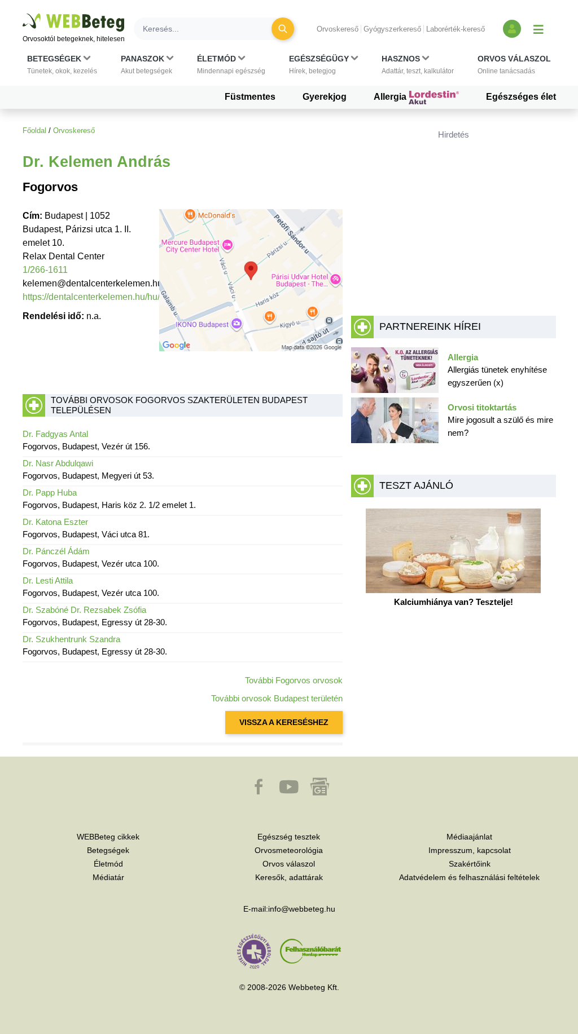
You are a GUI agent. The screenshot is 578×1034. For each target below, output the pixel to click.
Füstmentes (250, 96)
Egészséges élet (521, 96)
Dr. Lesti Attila (48, 580)
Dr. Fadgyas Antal (55, 434)
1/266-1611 (45, 270)
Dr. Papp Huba (50, 492)
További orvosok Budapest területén (277, 698)
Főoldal (34, 130)
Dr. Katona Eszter (55, 522)
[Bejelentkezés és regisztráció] (512, 29)
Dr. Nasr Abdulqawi (58, 463)
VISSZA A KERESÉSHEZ (284, 722)
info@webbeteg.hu (301, 908)
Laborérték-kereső (455, 29)
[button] (62, 64)
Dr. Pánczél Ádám (56, 551)
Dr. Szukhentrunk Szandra (71, 639)
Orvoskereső (337, 29)
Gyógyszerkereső (392, 29)
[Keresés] (283, 28)
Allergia (391, 96)
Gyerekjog (325, 96)
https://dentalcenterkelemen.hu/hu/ (91, 297)
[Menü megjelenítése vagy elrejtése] (538, 28)
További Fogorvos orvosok (294, 680)
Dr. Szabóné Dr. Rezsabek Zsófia (84, 610)
